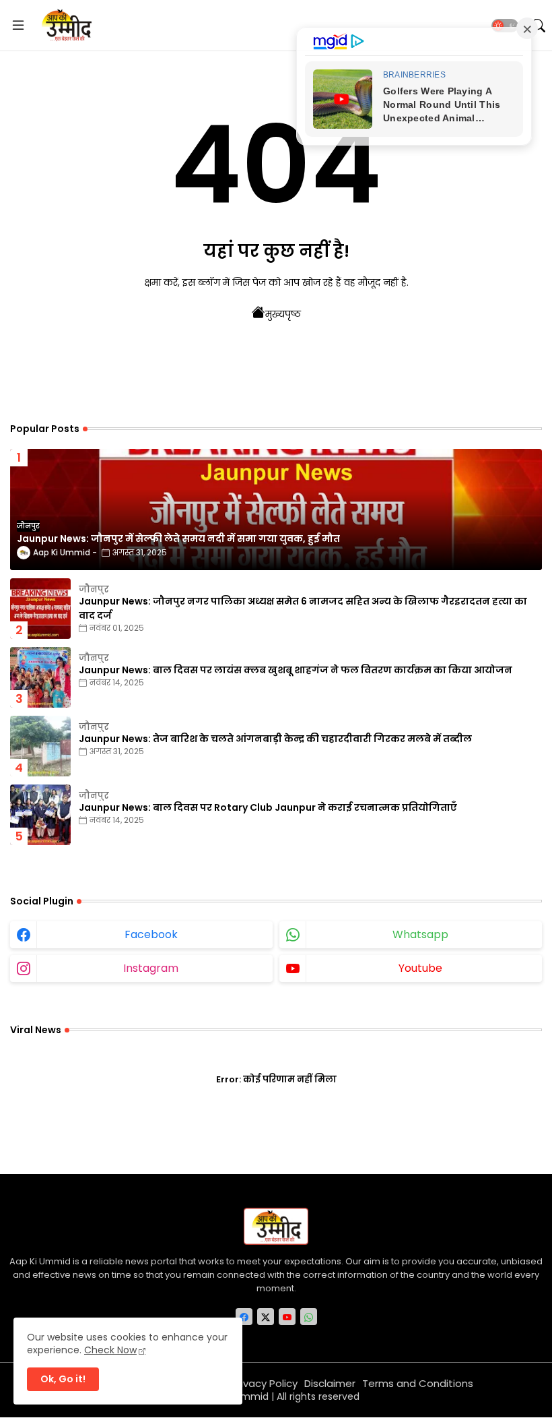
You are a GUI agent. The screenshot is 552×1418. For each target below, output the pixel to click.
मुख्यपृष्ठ (283, 314)
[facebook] (244, 1316)
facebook (151, 934)
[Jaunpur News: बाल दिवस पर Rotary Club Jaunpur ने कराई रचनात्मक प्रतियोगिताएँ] (40, 814)
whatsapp (420, 934)
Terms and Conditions (417, 1383)
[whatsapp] (308, 1316)
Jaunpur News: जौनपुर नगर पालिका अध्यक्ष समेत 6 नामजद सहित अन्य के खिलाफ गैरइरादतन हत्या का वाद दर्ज (303, 608)
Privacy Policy (265, 1383)
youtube (420, 968)
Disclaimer (329, 1383)
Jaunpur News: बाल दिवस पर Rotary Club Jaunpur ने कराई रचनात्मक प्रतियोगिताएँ (268, 807)
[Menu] (18, 25)
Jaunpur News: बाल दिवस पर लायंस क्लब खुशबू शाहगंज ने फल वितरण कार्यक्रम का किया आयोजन (295, 670)
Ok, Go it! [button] (62, 1379)
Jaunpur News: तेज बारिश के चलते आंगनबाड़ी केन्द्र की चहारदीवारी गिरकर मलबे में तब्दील (275, 738)
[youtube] (287, 1316)
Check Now (110, 1350)
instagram (150, 968)
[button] (504, 25)
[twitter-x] (265, 1316)
